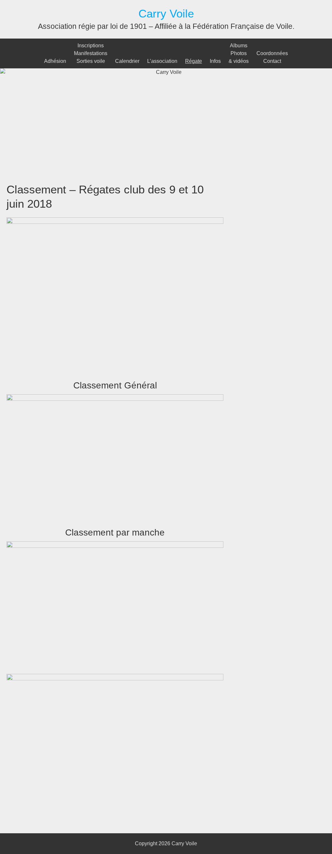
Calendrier (127, 61)
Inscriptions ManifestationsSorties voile (90, 53)
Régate (193, 61)
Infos (215, 61)
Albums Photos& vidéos (239, 53)
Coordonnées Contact (272, 57)
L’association (162, 61)
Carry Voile (166, 13)
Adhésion (55, 61)
